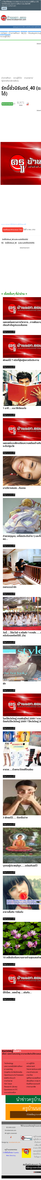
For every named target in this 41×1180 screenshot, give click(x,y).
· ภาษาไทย (29, 1075)
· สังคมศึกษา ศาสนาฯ (33, 1081)
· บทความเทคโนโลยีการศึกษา (13, 1066)
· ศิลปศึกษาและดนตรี (33, 1084)
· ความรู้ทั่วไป (30, 1063)
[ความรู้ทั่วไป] (5, 36)
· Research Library (10, 1086)
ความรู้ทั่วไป (17, 78)
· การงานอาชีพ (31, 1086)
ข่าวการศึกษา (6, 78)
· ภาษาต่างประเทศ (32, 1072)
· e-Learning (8, 1069)
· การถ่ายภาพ (7, 1081)
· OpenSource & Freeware (13, 1075)
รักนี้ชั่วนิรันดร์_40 (10, 243)
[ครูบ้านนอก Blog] (23, 33)
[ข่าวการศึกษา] (14, 33)
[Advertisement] (20, 270)
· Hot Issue (7, 1084)
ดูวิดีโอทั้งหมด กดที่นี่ (22, 224)
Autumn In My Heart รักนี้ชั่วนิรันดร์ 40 (9, 224)
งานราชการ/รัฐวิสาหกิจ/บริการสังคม (17, 79)
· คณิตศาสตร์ (30, 1066)
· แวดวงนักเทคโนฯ (9, 1092)
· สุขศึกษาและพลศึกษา (33, 1078)
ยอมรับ (4, 8)
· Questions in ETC (10, 1089)
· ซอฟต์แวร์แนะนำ (9, 1078)
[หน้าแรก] (4, 33)
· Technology (8, 1063)
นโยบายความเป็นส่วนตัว (8, 6)
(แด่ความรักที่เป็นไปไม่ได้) (26, 243)
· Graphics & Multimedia (12, 1072)
